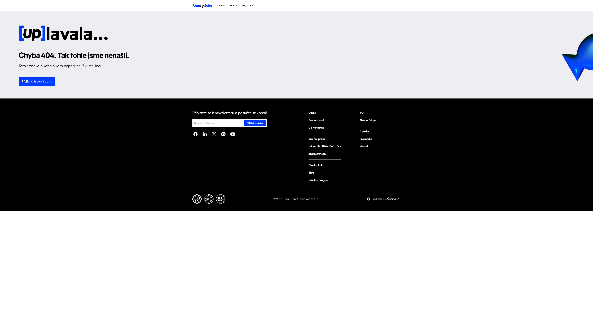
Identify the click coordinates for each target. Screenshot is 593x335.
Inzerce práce (317, 139)
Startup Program (319, 180)
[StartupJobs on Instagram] (223, 134)
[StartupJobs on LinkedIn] (205, 134)
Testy (243, 5)
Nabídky (223, 5)
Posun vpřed (316, 120)
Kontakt (365, 146)
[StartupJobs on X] (214, 134)
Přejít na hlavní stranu (37, 81)
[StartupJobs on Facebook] (195, 134)
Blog (311, 172)
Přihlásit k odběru (255, 123)
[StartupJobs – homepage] (202, 5)
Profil (252, 5)
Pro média (366, 139)
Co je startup (316, 127)
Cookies (364, 131)
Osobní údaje (368, 120)
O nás (312, 112)
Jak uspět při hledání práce (325, 146)
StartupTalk (316, 165)
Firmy (232, 5)
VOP (362, 112)
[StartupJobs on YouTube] (233, 134)
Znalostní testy (317, 153)
